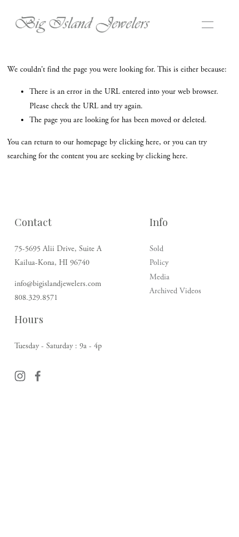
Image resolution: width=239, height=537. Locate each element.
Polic (157, 263)
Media (160, 277)
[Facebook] (37, 376)
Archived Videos (175, 291)
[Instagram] (20, 376)
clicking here (139, 142)
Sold (156, 249)
